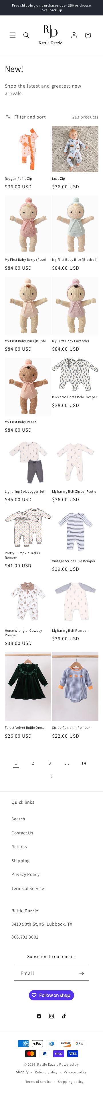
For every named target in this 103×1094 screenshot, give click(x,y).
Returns (19, 846)
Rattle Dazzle (47, 1064)
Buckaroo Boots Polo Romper (74, 397)
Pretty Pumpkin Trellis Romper (22, 555)
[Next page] (51, 777)
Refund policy (46, 1072)
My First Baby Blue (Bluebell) (75, 259)
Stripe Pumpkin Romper (71, 727)
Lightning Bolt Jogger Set (25, 491)
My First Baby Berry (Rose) (26, 259)
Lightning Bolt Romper (70, 630)
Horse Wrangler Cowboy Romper (24, 632)
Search (18, 819)
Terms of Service (27, 888)
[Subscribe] (81, 973)
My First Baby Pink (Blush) (25, 341)
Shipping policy (71, 1081)
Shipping (20, 860)
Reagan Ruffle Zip (18, 178)
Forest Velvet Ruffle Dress (25, 727)
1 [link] (16, 763)
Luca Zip (58, 178)
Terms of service (38, 1081)
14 (84, 763)
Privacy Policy (25, 874)
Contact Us (22, 833)
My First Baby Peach (20, 422)
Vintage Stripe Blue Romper (74, 561)
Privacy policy (75, 1072)
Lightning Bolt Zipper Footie (74, 491)
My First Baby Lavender (70, 341)
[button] (12, 35)
